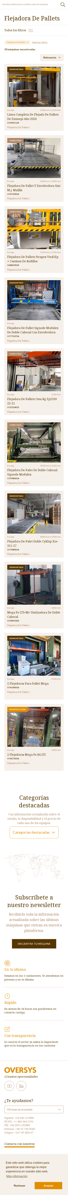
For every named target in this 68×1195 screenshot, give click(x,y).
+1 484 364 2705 (23, 1121)
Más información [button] (17, 1176)
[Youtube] (9, 1086)
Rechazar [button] (19, 1185)
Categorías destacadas (31, 832)
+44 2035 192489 (19, 1125)
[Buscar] (63, 4)
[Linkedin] (21, 1086)
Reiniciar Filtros (40, 42)
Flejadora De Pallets (16, 42)
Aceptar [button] (48, 1185)
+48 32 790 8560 (25, 1129)
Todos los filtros (15, 30)
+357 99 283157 (23, 1132)
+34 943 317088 (24, 1118)
